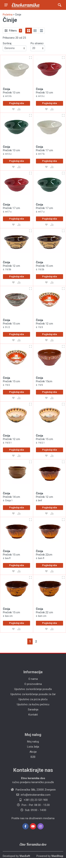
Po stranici (37, 43)
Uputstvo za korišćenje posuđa (33, 689)
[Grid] (28, 31)
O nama (33, 679)
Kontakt (33, 714)
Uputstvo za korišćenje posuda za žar (33, 694)
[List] (41, 31)
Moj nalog (33, 741)
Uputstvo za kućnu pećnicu (33, 704)
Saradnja (33, 709)
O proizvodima (33, 684)
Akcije (33, 751)
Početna (7, 14)
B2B (33, 757)
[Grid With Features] (35, 31)
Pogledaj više (16, 103)
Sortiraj (7, 43)
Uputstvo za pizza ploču (33, 699)
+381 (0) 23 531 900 (36, 800)
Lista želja (33, 746)
